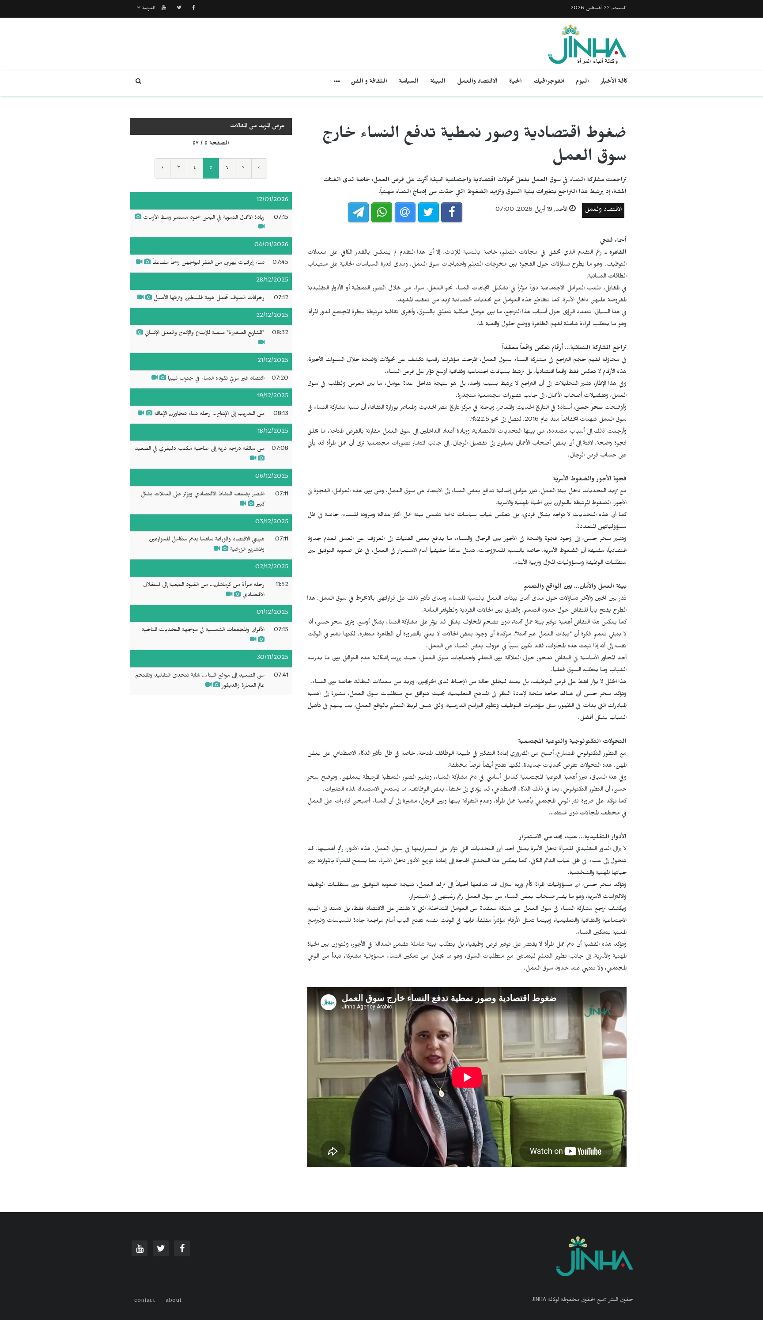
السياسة (409, 82)
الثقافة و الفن (369, 82)
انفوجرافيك (548, 82)
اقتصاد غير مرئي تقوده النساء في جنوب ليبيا (216, 379)
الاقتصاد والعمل (477, 82)
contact (144, 1301)
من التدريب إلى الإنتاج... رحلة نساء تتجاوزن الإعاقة (209, 414)
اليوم (582, 82)
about (173, 1301)
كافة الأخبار (614, 82)
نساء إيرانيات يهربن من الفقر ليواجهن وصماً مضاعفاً (208, 263)
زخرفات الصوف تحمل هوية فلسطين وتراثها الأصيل (208, 298)
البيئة (438, 82)
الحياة (515, 82)
